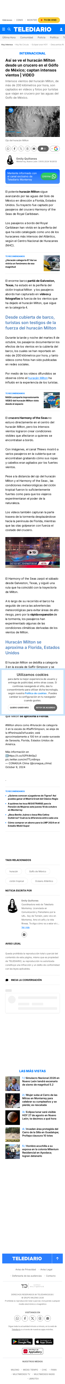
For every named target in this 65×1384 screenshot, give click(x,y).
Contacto (51, 1275)
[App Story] (44, 1341)
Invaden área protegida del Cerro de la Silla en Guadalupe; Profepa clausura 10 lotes (40, 1132)
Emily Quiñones (26, 158)
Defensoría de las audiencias (27, 1275)
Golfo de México (37, 871)
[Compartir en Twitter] (21, 148)
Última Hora (8, 37)
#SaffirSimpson (35, 729)
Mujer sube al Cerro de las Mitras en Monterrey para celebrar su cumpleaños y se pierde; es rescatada (39, 1100)
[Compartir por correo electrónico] (34, 148)
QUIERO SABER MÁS (19, 707)
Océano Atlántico (44, 881)
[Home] (32, 29)
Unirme (46, 176)
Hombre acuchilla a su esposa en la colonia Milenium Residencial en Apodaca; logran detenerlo (40, 1150)
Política (54, 37)
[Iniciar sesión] (61, 29)
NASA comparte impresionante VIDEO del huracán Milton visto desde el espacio (22, 400)
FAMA (54, 1369)
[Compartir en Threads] (27, 148)
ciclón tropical (16, 881)
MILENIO (15, 1369)
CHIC (44, 1369)
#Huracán (36, 725)
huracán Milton (38, 378)
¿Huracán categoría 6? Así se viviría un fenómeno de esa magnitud (21, 263)
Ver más (25, 927)
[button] (55, 149)
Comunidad (26, 37)
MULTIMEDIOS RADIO (44, 1374)
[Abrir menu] (3, 29)
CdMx (19, 20)
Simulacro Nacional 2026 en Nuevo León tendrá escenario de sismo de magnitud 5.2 (40, 1081)
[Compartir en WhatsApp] (8, 148)
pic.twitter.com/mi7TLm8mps (22, 759)
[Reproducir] (32, 552)
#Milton (9, 725)
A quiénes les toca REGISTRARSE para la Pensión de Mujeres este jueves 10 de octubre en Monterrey (32, 806)
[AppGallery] (32, 1351)
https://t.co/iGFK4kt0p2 (23, 755)
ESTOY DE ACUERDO (45, 707)
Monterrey (34, 20)
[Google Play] (22, 1341)
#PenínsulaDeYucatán (21, 732)
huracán (13, 871)
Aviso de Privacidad (25, 1269)
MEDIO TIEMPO (30, 1369)
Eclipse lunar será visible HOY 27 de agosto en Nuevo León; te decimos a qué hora (39, 1115)
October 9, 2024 (15, 767)
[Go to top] (57, 1258)
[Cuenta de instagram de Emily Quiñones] (24, 934)
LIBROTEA (34, 1378)
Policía (41, 37)
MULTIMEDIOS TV (21, 1374)
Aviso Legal (46, 1269)
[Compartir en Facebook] (14, 148)
